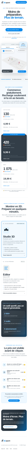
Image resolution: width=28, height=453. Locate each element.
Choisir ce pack (14, 130)
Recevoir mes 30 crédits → (14, 400)
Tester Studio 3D (22, 71)
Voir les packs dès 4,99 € (14, 33)
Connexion (15, 448)
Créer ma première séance (14, 29)
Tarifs (11, 448)
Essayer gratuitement (21, 2)
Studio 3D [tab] (7, 47)
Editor (7, 448)
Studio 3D (3, 448)
